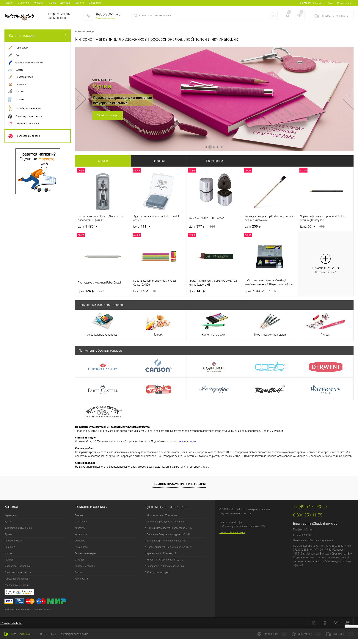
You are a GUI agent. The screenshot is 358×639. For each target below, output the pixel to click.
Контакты (39, 2)
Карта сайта (81, 578)
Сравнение (274, 633)
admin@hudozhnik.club (320, 523)
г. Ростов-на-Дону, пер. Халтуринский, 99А (167, 534)
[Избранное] (287, 15)
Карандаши (10, 515)
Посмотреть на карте (232, 532)
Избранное (308, 633)
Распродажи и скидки (16, 585)
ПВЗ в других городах (156, 572)
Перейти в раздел (107, 115)
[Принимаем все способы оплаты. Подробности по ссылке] (109, 601)
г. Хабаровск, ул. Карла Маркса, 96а (164, 566)
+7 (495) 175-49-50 (11, 623)
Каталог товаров (22, 35)
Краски (8, 553)
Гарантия (79, 2)
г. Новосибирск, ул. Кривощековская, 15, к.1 (169, 547)
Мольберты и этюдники (17, 566)
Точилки (159, 334)
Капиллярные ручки (214, 334)
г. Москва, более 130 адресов (161, 515)
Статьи (78, 572)
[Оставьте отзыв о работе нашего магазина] (109, 592)
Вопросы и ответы (85, 566)
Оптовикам (95, 2)
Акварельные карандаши (102, 334)
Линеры (325, 334)
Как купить (81, 534)
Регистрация (344, 3)
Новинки (159, 161)
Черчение (9, 547)
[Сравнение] (299, 15)
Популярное (214, 161)
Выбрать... (317, 3)
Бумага (8, 534)
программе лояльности (181, 441)
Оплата (52, 2)
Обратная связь (20, 633)
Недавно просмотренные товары (179, 484)
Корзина (342, 633)
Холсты (8, 559)
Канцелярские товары (16, 578)
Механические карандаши (270, 334)
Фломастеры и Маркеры (18, 528)
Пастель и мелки (13, 540)
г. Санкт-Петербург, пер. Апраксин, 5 (164, 521)
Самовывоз (81, 547)
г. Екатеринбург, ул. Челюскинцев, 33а (165, 540)
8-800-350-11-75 (46, 633)
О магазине (23, 2)
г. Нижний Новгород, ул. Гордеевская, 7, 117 (168, 528)
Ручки (7, 521)
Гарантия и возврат (85, 553)
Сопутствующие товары (17, 572)
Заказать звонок (105, 18)
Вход (330, 3)
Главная (8, 2)
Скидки (103, 161)
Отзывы (79, 559)
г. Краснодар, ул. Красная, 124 (161, 553)
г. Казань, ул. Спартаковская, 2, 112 (164, 559)
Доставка (65, 2)
